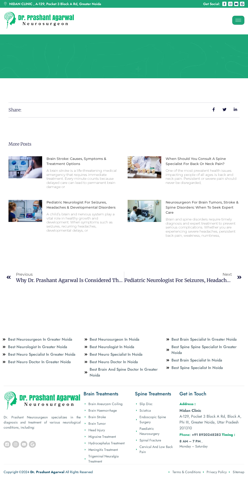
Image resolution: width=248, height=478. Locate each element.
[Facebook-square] (7, 444)
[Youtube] (236, 4)
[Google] (242, 4)
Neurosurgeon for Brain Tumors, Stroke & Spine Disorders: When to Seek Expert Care (202, 207)
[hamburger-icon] (238, 20)
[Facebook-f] (224, 4)
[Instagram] (230, 4)
